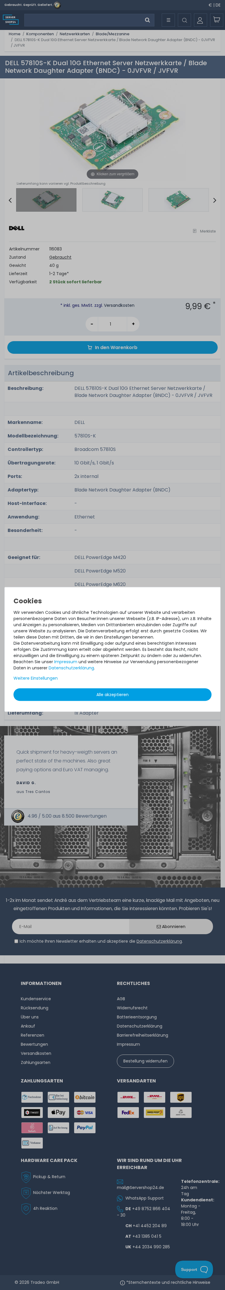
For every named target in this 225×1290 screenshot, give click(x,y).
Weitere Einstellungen (35, 678)
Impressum (65, 662)
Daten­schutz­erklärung (71, 668)
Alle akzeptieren (112, 695)
